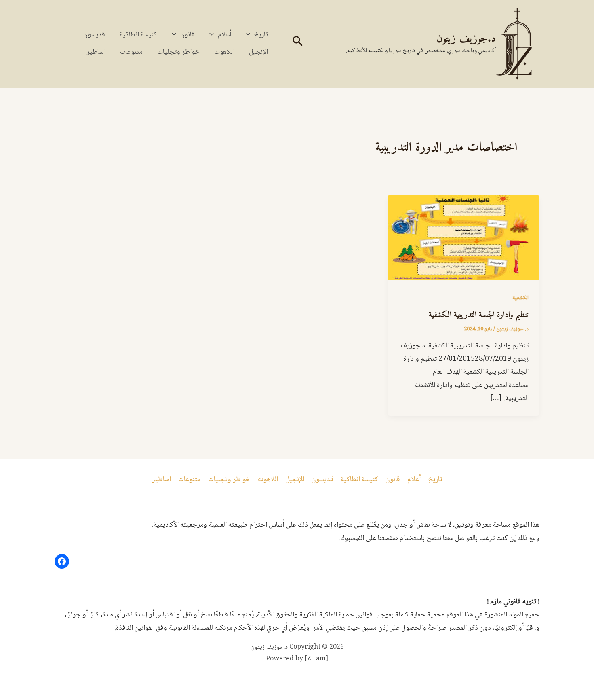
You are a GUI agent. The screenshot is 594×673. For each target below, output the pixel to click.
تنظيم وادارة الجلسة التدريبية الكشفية (479, 315)
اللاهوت (224, 52)
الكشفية (520, 298)
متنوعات (131, 52)
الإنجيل (258, 52)
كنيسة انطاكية (138, 35)
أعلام (224, 35)
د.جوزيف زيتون (466, 39)
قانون (187, 35)
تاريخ (261, 35)
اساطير (95, 52)
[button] (296, 44)
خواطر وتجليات (178, 52)
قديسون (94, 35)
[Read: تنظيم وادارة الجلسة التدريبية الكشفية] (463, 238)
